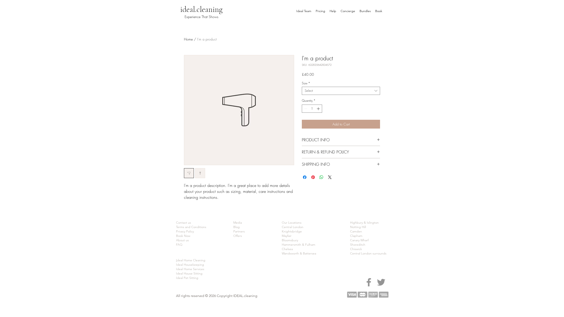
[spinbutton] (312, 108)
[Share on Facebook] (304, 177)
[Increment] (318, 108)
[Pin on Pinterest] (313, 177)
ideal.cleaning (201, 9)
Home (188, 39)
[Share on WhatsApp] (321, 177)
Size (306, 83)
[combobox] (341, 91)
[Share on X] (329, 177)
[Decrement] (305, 108)
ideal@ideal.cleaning (155, 4)
